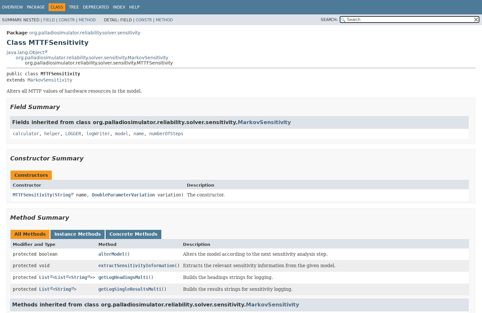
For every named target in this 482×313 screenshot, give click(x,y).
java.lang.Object (25, 52)
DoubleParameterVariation (123, 194)
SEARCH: (329, 19)
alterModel (111, 254)
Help (134, 7)
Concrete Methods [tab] (133, 234)
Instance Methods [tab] (77, 234)
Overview (12, 7)
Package (36, 7)
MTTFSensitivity (32, 194)
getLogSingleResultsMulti (129, 289)
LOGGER (73, 133)
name (138, 133)
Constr (67, 20)
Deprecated (96, 7)
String (62, 194)
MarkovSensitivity (50, 80)
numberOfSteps (166, 133)
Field (49, 20)
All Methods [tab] (30, 234)
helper (52, 133)
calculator (26, 133)
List (44, 277)
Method (87, 20)
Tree (74, 7)
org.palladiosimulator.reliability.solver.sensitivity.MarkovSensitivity (92, 57)
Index (119, 7)
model (121, 133)
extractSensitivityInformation (136, 265)
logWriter (98, 133)
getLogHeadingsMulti (123, 277)
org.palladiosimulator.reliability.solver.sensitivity (84, 32)
